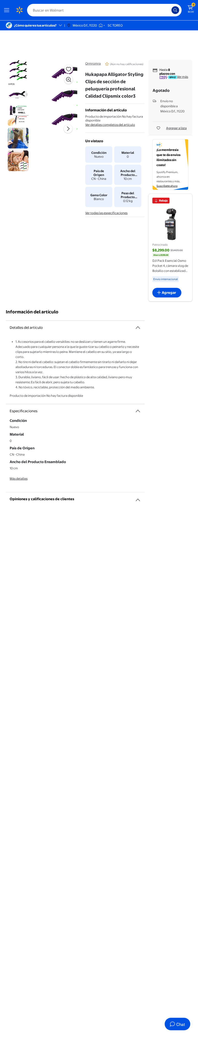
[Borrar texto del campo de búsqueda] (169, 10)
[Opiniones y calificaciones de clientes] (138, 498)
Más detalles (19, 478)
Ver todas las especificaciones (106, 213)
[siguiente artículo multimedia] (68, 128)
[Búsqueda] (175, 10)
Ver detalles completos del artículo (110, 125)
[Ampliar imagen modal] (68, 79)
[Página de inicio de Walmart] (19, 10)
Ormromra (93, 63)
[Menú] (8, 10)
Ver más (182, 77)
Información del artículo (32, 312)
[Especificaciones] (138, 411)
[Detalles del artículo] (138, 327)
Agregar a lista (176, 128)
